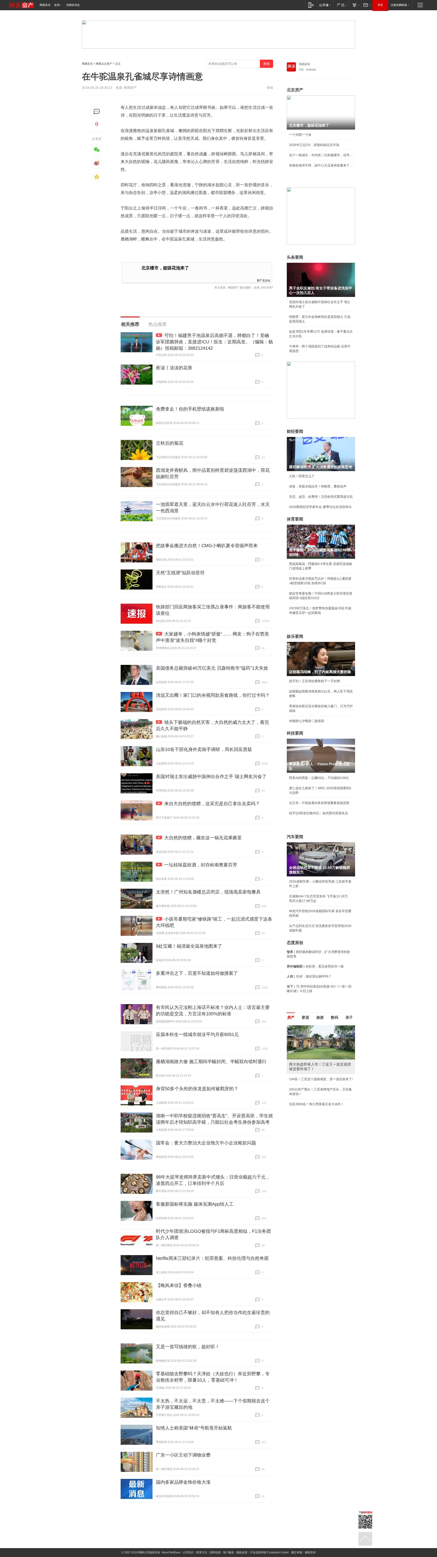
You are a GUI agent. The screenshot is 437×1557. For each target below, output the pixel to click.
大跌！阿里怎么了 (302, 476)
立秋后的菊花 (169, 443)
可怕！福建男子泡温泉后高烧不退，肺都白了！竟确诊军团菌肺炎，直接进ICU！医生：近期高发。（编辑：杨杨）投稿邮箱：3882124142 (214, 342)
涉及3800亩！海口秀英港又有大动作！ (316, 1104)
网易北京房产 (104, 63)
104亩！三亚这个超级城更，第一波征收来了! (321, 1079)
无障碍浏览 (73, 5)
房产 (291, 1017)
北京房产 (295, 90)
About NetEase (171, 1552)
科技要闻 (295, 733)
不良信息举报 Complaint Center (269, 1552)
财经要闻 (295, 431)
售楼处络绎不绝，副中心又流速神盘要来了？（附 (321, 165)
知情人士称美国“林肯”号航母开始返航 (194, 1427)
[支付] (355, 5)
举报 (270, 87)
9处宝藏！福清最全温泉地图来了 (189, 946)
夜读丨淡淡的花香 (174, 367)
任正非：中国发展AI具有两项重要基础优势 (319, 803)
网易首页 (45, 5)
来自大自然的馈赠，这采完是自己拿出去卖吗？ (212, 803)
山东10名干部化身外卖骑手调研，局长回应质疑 (204, 749)
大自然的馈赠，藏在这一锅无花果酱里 (203, 837)
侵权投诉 (310, 1552)
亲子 (349, 1017)
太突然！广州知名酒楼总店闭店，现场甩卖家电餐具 (208, 891)
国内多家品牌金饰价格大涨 (183, 1482)
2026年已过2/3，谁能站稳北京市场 (314, 145)
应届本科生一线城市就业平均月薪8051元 (197, 1034)
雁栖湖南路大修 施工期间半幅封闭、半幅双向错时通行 (211, 1061)
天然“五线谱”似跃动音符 (180, 572)
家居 (305, 1017)
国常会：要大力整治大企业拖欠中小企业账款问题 (206, 1142)
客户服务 (228, 1552)
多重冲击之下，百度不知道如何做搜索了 (197, 973)
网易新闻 (304, 64)
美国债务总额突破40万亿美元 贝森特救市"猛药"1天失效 (212, 668)
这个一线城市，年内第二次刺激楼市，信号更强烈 (321, 155)
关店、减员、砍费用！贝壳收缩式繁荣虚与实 (321, 496)
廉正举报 (296, 1552)
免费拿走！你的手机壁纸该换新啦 (190, 408)
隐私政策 (241, 1552)
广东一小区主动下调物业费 (183, 1454)
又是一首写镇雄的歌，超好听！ (188, 1346)
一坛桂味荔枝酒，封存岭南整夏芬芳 (200, 864)
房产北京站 (263, 280)
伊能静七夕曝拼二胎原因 (306, 721)
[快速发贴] (97, 112)
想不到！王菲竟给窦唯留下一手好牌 (314, 681)
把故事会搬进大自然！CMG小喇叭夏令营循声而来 (207, 545)
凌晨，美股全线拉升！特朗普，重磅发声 (317, 486)
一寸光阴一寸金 (300, 134)
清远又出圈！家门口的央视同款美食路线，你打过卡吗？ (213, 695)
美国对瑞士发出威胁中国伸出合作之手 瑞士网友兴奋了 (211, 776)
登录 (380, 5)
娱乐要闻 (295, 636)
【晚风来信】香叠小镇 (178, 1285)
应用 (57, 5)
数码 (334, 1017)
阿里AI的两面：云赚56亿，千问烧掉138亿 (319, 778)
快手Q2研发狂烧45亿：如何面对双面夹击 (318, 813)
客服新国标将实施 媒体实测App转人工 (195, 1204)
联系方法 (201, 1552)
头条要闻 (295, 257)
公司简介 (188, 1552)
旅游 (320, 1017)
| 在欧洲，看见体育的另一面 (315, 966)
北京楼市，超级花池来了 (165, 267)
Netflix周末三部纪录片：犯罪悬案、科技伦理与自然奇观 (212, 1258)
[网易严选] (341, 5)
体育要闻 (295, 519)
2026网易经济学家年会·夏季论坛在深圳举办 (320, 507)
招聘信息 (215, 1552)
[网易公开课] (325, 5)
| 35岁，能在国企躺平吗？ (309, 976)
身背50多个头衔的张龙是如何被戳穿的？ (197, 1088)
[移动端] (311, 5)
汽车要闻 (295, 837)
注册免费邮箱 (399, 5)
